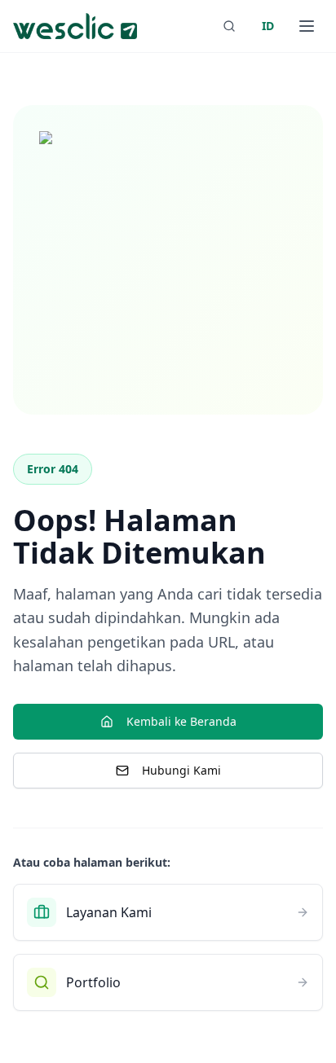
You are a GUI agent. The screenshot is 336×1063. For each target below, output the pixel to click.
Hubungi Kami (181, 770)
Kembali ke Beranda (181, 721)
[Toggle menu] (306, 26)
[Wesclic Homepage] (75, 26)
